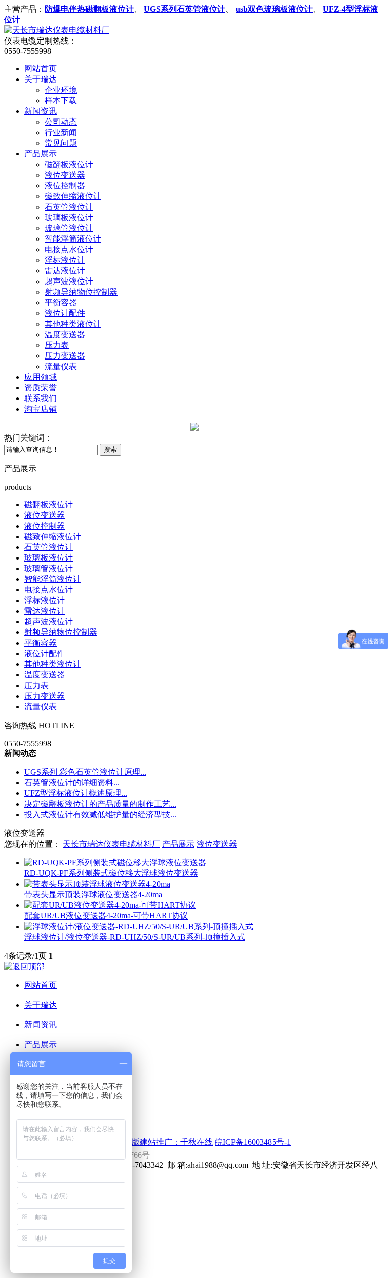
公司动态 (61, 121)
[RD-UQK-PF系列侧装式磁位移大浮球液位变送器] (115, 862)
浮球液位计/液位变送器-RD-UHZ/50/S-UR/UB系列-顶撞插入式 (134, 937)
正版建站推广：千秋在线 (168, 1142)
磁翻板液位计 (69, 164)
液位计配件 (65, 313)
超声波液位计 (69, 281)
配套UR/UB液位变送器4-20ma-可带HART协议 (106, 915)
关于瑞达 (40, 79)
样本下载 (61, 100)
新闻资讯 (40, 111)
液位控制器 (65, 185)
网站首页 (40, 68)
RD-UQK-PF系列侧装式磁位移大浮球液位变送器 (111, 873)
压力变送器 (65, 355)
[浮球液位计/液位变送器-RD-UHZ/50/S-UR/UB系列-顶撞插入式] (138, 926)
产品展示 (40, 153)
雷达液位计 (65, 270)
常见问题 (61, 143)
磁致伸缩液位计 (73, 196)
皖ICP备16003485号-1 (253, 1142)
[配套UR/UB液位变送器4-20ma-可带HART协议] (110, 905)
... (85, 772)
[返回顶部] (24, 966)
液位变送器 (65, 175)
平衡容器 (61, 302)
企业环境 (61, 90)
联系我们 (40, 398)
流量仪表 (61, 366)
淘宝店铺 (40, 409)
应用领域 (40, 377)
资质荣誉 (40, 387)
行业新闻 (61, 132)
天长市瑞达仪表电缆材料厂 (111, 844)
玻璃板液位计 (69, 217)
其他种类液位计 (73, 324)
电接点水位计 (69, 249)
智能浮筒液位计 (73, 238)
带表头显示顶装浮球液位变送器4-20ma (93, 894)
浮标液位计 (65, 260)
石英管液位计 (69, 207)
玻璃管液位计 (69, 228)
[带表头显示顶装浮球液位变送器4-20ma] (97, 884)
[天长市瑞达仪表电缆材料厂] (56, 30)
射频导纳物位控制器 (81, 292)
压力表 (57, 345)
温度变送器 (65, 334)
